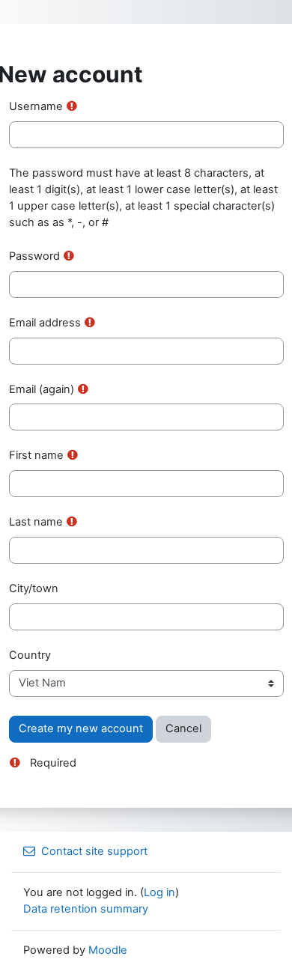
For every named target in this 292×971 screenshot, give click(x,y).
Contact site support (94, 851)
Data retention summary (85, 909)
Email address (45, 322)
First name (36, 455)
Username (36, 106)
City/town (33, 588)
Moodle (107, 950)
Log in (159, 892)
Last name (36, 522)
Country (30, 655)
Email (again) (41, 389)
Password (34, 256)
